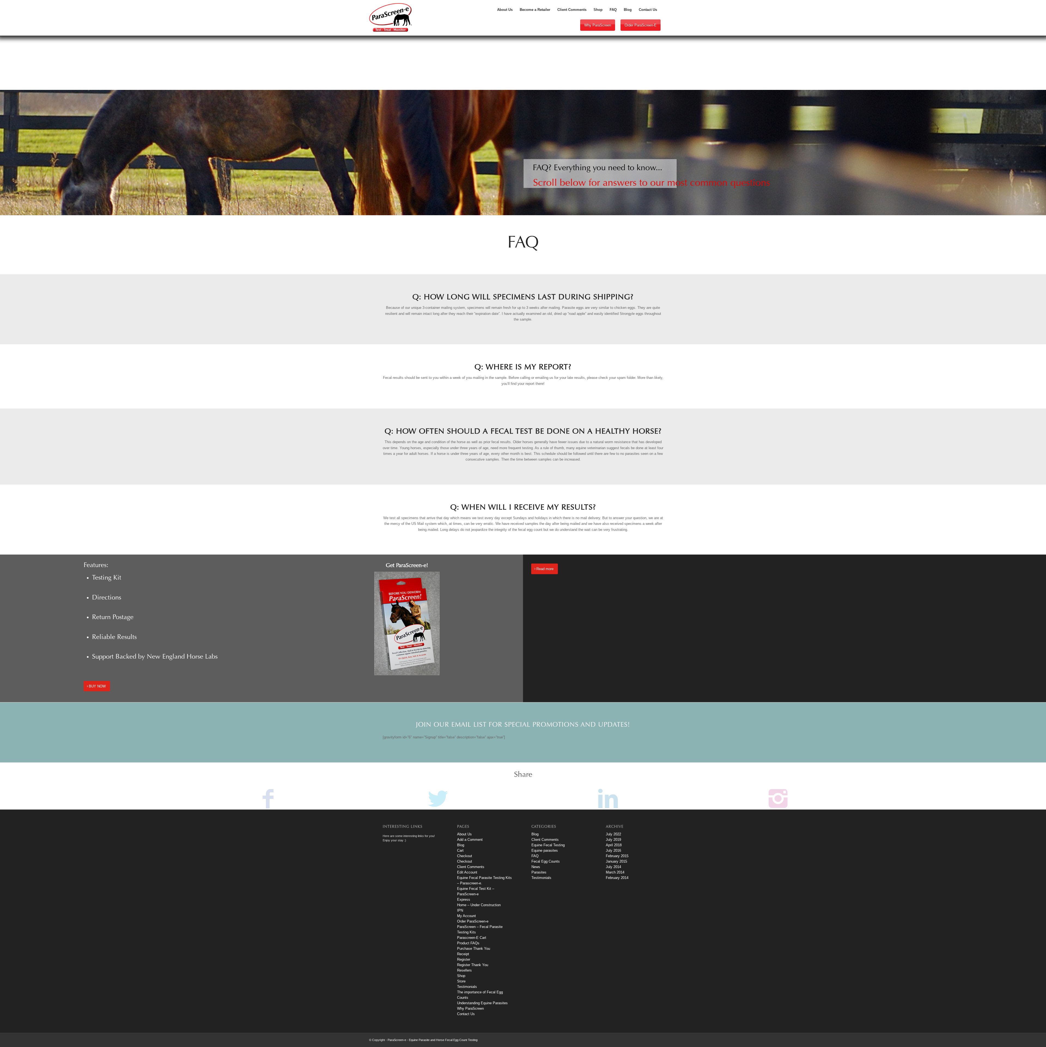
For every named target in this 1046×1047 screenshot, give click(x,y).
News (535, 867)
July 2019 (613, 840)
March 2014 (615, 872)
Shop (461, 976)
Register (463, 959)
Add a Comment (470, 840)
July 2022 (613, 834)
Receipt (463, 954)
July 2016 (613, 850)
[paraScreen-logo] (390, 17)
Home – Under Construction (479, 905)
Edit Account (467, 872)
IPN (460, 910)
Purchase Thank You (473, 948)
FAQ (535, 856)
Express (463, 899)
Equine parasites (544, 850)
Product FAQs (468, 943)
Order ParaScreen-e (640, 25)
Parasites (538, 872)
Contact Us (466, 1014)
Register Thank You (472, 965)
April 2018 (614, 845)
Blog (460, 845)
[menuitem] (505, 10)
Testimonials (467, 987)
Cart (460, 850)
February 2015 (617, 856)
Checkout (464, 856)
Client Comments (470, 867)
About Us (464, 834)
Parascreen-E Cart (471, 938)
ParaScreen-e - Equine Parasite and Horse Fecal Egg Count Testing (433, 1040)
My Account (466, 916)
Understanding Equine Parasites (482, 1003)
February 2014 (617, 878)
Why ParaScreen (597, 25)
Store (461, 981)
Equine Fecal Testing (548, 845)
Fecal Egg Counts (545, 861)
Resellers (464, 970)
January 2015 (616, 861)
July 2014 (613, 867)
